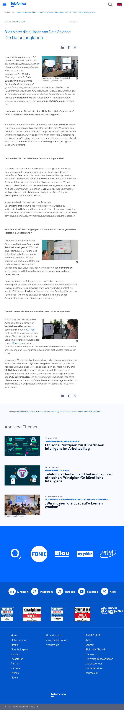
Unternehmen (19, 640)
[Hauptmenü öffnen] (4, 4)
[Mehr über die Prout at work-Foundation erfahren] (112, 614)
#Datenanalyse (26, 412)
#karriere (96, 412)
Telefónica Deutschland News (51, 12)
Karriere (15, 668)
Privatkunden (54, 635)
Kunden (15, 654)
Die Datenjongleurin (86, 12)
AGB (88, 640)
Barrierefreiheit (94, 668)
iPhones (16, 343)
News (14, 677)
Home (14, 635)
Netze (14, 645)
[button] (62, 47)
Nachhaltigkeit (19, 649)
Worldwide (52, 645)
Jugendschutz (93, 663)
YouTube (92, 591)
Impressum (91, 673)
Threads (70, 591)
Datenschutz (93, 654)
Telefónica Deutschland (27, 12)
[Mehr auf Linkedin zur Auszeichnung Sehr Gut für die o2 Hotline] (57, 614)
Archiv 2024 (71, 12)
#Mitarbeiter (38, 412)
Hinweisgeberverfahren (99, 659)
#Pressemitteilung (51, 412)
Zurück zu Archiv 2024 (15, 21)
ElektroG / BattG (95, 649)
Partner (15, 663)
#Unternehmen (76, 412)
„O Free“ (30, 329)
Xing (113, 591)
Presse (15, 673)
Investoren (17, 659)
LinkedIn (22, 591)
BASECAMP (92, 635)
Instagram (46, 591)
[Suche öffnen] (110, 4)
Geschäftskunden (56, 640)
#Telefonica (65, 412)
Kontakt (89, 645)
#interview (88, 412)
